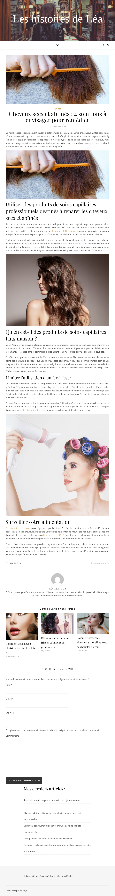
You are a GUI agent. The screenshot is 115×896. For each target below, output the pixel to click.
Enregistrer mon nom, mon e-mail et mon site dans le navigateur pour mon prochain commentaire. (53, 730)
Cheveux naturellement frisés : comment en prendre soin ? (55, 642)
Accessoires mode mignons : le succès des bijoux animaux (52, 800)
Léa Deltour (15, 563)
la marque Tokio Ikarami (64, 231)
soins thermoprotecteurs (33, 410)
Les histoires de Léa (57, 18)
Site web (10, 712)
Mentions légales (65, 876)
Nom (9, 684)
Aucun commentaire (100, 563)
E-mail (9, 698)
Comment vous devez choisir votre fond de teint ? (21, 648)
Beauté (57, 109)
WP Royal (23, 890)
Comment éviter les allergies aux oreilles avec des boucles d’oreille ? (92, 642)
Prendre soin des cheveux (18, 528)
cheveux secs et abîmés (53, 535)
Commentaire (12, 735)
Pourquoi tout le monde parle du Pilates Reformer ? (48, 838)
